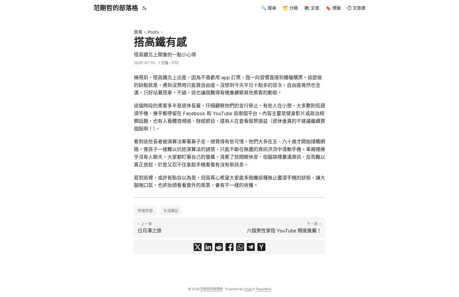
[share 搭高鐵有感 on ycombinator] (261, 247)
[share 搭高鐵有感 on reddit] (219, 247)
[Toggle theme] (144, 8)
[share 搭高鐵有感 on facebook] (229, 247)
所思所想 (145, 210)
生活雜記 (170, 210)
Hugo (248, 289)
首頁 (138, 32)
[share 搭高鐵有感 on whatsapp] (240, 247)
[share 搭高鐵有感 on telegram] (251, 247)
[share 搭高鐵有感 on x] (198, 247)
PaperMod (263, 289)
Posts (153, 32)
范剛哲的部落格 (116, 8)
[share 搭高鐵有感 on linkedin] (208, 247)
